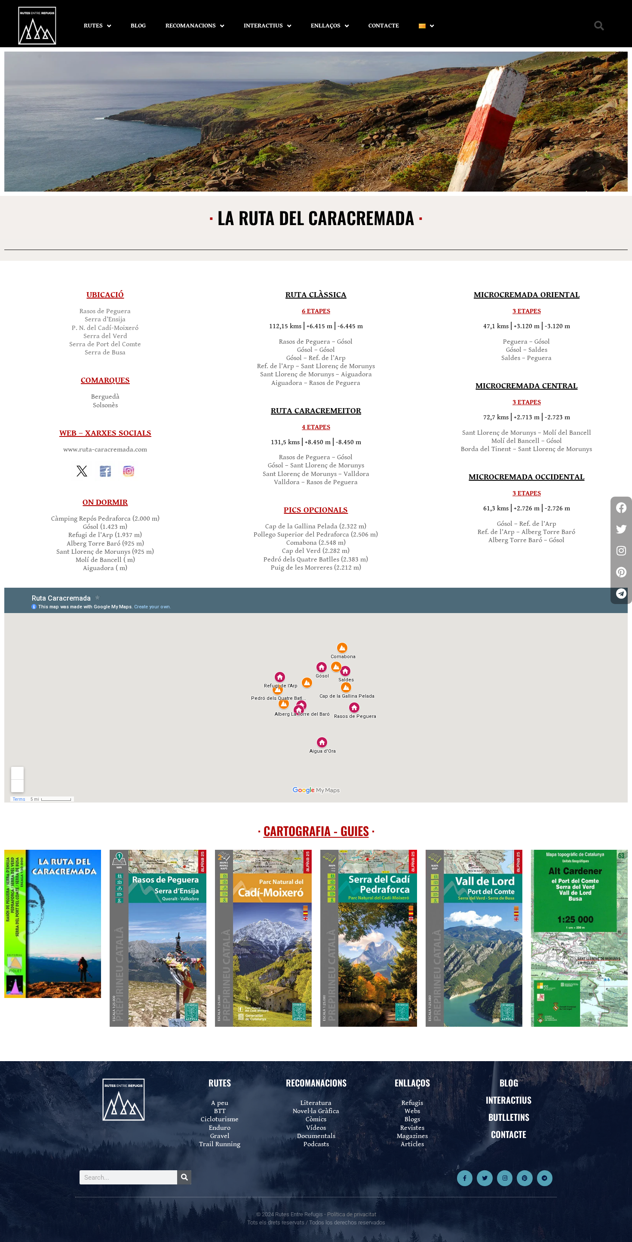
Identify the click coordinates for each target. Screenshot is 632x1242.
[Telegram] (544, 1178)
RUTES (93, 25)
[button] (599, 26)
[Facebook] (621, 507)
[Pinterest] (524, 1178)
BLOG (138, 25)
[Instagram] (504, 1178)
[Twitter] (484, 1178)
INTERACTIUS (263, 25)
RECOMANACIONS (191, 25)
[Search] (184, 1177)
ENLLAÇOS (326, 25)
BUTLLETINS (508, 1117)
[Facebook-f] (464, 1178)
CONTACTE (383, 25)
